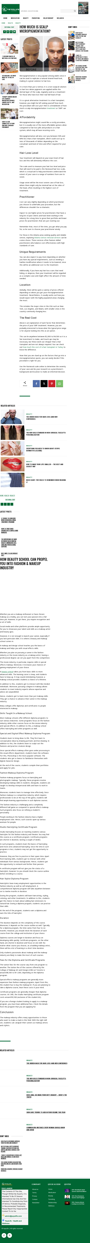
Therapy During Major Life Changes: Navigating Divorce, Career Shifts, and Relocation (9, 100)
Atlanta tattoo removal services (47, 237)
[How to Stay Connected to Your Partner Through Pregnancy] (9, 113)
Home (3, 23)
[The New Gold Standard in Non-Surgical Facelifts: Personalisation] (12, 432)
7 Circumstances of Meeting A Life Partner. (9, 57)
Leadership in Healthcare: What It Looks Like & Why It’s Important (82, 10)
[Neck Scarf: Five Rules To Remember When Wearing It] (12, 480)
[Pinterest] (51, 383)
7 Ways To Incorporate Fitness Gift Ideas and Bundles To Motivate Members (81, 57)
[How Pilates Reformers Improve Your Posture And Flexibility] (71, 35)
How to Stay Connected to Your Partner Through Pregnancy (8, 124)
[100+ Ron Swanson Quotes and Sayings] (67, 1197)
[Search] (75, 11)
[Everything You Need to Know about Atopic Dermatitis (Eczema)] (12, 448)
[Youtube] (14, 31)
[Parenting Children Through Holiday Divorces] (71, 78)
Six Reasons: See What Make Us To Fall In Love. (9, 77)
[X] (11, 31)
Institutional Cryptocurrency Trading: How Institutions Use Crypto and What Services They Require (81, 46)
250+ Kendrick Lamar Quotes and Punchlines (79, 1190)
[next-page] (73, 87)
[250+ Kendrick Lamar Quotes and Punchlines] (67, 1190)
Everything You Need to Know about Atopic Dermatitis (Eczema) (43, 449)
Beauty (18, 23)
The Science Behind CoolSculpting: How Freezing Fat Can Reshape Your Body (81, 68)
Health (10, 23)
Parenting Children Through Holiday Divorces (81, 78)
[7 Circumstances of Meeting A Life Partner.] (9, 48)
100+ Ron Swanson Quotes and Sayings (78, 1196)
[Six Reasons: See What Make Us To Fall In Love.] (9, 67)
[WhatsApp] (59, 383)
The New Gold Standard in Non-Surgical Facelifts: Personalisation (46, 433)
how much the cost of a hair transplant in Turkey (43, 347)
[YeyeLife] (11, 9)
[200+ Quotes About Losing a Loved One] (67, 1203)
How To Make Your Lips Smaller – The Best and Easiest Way (44, 465)
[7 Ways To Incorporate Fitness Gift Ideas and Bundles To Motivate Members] (71, 58)
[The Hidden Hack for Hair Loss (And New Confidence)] (12, 417)
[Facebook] (4, 31)
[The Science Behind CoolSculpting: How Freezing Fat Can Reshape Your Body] (71, 68)
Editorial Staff (9, 27)
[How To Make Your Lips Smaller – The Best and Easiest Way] (12, 464)
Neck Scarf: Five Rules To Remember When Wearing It (46, 481)
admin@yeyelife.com (13, 1216)
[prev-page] (69, 87)
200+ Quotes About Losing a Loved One (78, 1203)
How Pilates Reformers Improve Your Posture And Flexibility (81, 35)
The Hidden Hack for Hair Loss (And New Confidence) (41, 418)
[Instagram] (7, 31)
